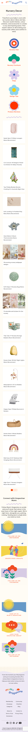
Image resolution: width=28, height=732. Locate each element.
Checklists (19, 704)
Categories (9, 706)
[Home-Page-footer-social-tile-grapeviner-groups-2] (14, 553)
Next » (16, 490)
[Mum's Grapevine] (14, 3)
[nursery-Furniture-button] (14, 60)
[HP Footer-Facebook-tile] (14, 575)
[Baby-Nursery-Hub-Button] (14, 44)
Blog (19, 706)
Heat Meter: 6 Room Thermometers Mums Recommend (10, 238)
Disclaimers (9, 716)
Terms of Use (9, 713)
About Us (9, 711)
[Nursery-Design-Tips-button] (14, 91)
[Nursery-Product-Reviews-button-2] (14, 106)
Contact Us (19, 711)
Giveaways (9, 704)
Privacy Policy (19, 713)
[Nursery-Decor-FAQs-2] (14, 75)
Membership (9, 701)
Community (19, 701)
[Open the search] (26, 3)
